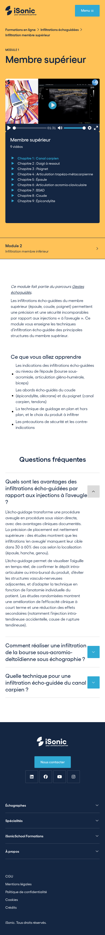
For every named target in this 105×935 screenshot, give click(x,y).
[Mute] (60, 128)
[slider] (30, 128)
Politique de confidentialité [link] (26, 892)
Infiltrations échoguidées (60, 29)
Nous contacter (53, 762)
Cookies (11, 899)
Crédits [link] (11, 907)
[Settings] (89, 128)
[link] (31, 776)
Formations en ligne (20, 29)
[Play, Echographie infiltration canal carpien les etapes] (9, 128)
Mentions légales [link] (18, 884)
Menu (85, 10)
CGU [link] (9, 876)
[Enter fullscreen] (96, 128)
